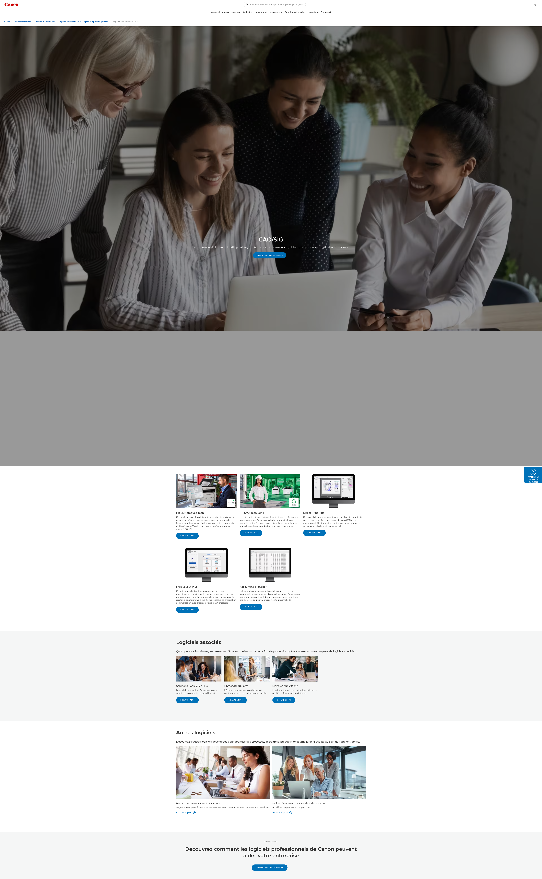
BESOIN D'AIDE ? (271, 842)
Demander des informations (269, 255)
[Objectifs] (253, 12)
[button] (533, 475)
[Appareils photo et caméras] (241, 12)
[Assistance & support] (332, 12)
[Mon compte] (535, 5)
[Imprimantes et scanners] (283, 12)
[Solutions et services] (307, 12)
